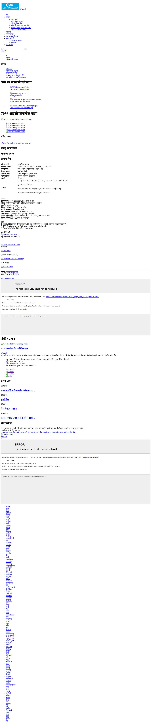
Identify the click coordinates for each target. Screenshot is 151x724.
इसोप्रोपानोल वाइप (7, 278)
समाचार (13, 43)
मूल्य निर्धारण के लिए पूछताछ (10, 430)
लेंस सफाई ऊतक (45, 432)
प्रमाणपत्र (9, 34)
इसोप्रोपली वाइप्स (17, 21)
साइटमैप (12, 432)
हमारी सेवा (5, 399)
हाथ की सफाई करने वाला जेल (21, 28)
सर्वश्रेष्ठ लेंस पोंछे (69, 432)
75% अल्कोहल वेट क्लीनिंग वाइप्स (21, 108)
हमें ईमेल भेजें (5, 143)
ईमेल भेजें (4, 437)
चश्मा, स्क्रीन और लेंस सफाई (20, 102)
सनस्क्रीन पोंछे (57, 432)
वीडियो (8, 32)
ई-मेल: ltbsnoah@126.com (15, 363)
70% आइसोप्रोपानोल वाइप (19, 89)
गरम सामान (4, 432)
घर (7, 15)
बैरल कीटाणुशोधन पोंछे (18, 30)
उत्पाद (8, 17)
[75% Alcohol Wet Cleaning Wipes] (14, 344)
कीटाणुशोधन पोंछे (16, 23)
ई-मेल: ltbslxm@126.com (15, 361)
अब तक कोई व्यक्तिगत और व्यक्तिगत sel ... (18, 390)
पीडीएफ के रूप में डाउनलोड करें (20, 143)
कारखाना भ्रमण (16, 40)
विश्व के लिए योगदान (9, 408)
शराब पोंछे (14, 19)
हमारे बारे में (10, 38)
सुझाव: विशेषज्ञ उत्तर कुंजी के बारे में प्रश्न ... (18, 418)
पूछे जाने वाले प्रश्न (12, 36)
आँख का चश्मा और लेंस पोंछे (20, 26)
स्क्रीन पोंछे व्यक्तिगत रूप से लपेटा (27, 432)
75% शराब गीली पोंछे (12, 274)
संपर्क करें (9, 45)
